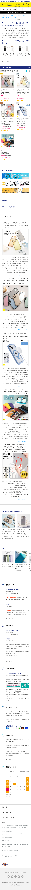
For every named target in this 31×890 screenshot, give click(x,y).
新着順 (7, 71)
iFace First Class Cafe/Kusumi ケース (5, 93)
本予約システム (21, 679)
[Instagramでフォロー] (15, 876)
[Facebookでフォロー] (9, 876)
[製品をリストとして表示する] (29, 71)
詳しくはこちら (9, 618)
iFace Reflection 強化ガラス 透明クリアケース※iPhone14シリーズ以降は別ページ (7, 123)
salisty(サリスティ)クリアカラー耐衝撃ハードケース (23, 93)
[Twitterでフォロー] (12, 876)
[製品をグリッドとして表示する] (26, 71)
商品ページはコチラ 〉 (23, 275)
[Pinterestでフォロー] (19, 876)
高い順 (16, 71)
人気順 (2, 71)
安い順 (11, 71)
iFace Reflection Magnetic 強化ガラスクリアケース (23, 122)
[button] (4, 100)
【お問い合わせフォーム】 (19, 689)
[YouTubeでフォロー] (22, 876)
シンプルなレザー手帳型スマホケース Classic (7, 153)
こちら (18, 675)
